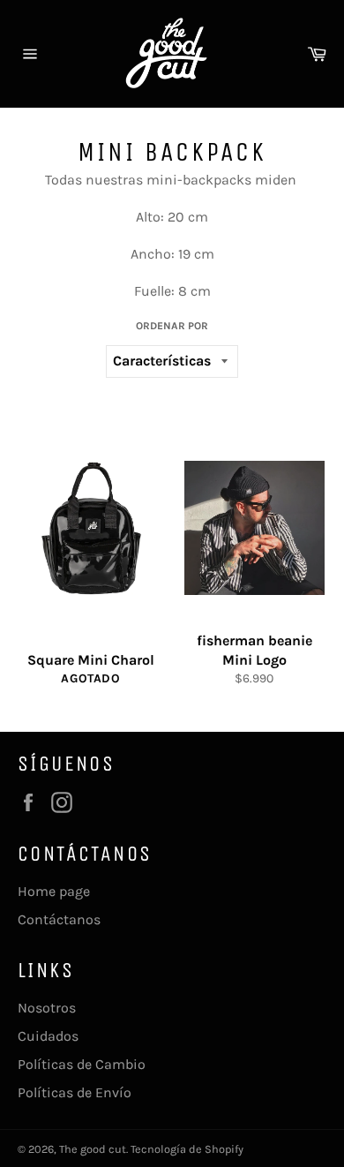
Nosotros (47, 1007)
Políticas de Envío (74, 1092)
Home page (54, 891)
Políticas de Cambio (82, 1064)
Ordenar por (172, 326)
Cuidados (48, 1036)
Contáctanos (59, 919)
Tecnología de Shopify (187, 1149)
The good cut (92, 1149)
